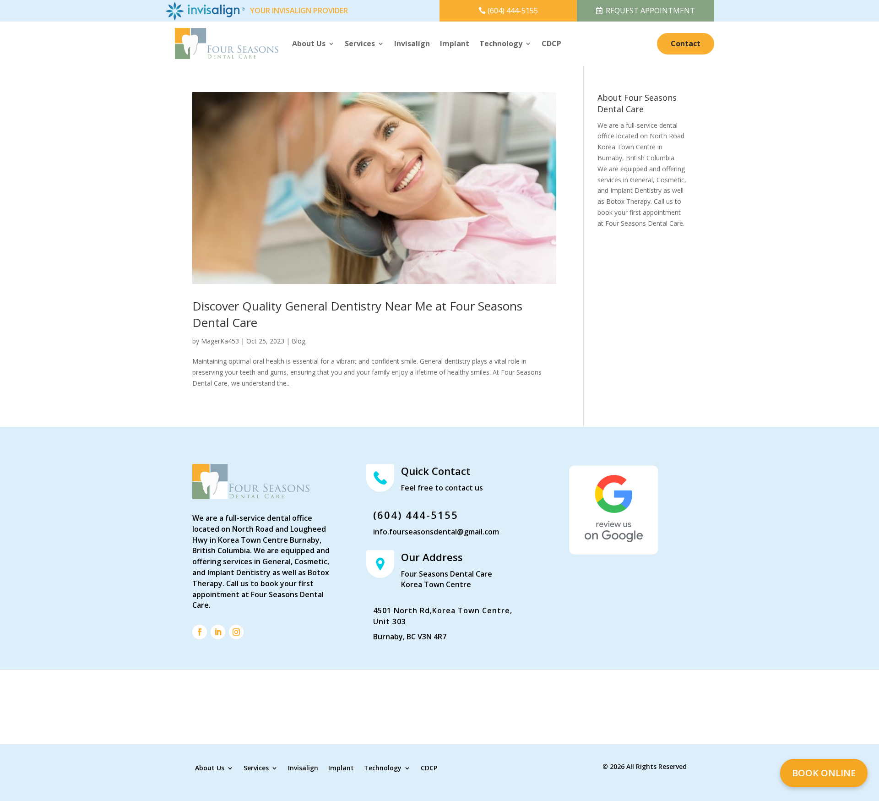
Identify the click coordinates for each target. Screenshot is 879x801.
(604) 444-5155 (513, 10)
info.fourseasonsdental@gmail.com (436, 532)
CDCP (551, 43)
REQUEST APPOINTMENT (650, 10)
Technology (500, 43)
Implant (454, 43)
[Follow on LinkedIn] (218, 632)
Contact (685, 43)
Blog (298, 341)
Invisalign (412, 43)
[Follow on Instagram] (236, 632)
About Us (309, 43)
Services (360, 43)
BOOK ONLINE (824, 773)
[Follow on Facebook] (199, 632)
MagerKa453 (220, 341)
